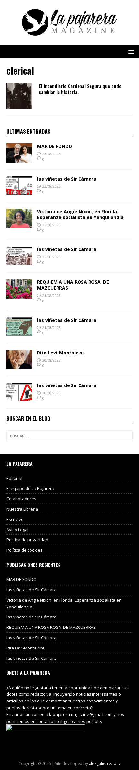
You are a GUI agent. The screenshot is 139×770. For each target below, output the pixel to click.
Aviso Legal (17, 530)
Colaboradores (21, 498)
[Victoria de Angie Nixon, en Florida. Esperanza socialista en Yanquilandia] (19, 224)
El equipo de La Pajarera (30, 488)
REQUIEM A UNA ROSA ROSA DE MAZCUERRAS (73, 285)
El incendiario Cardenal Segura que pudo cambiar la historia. (80, 88)
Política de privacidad (27, 540)
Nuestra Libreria (22, 509)
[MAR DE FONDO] (19, 159)
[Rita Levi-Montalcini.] (19, 365)
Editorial (14, 478)
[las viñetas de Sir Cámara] (19, 191)
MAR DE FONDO (54, 146)
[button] (130, 51)
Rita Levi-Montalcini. (61, 353)
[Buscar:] (69, 435)
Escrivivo (15, 519)
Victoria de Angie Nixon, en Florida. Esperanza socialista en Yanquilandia (80, 214)
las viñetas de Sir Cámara (66, 179)
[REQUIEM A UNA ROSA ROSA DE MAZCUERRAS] (19, 295)
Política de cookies (24, 550)
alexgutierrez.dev (105, 763)
